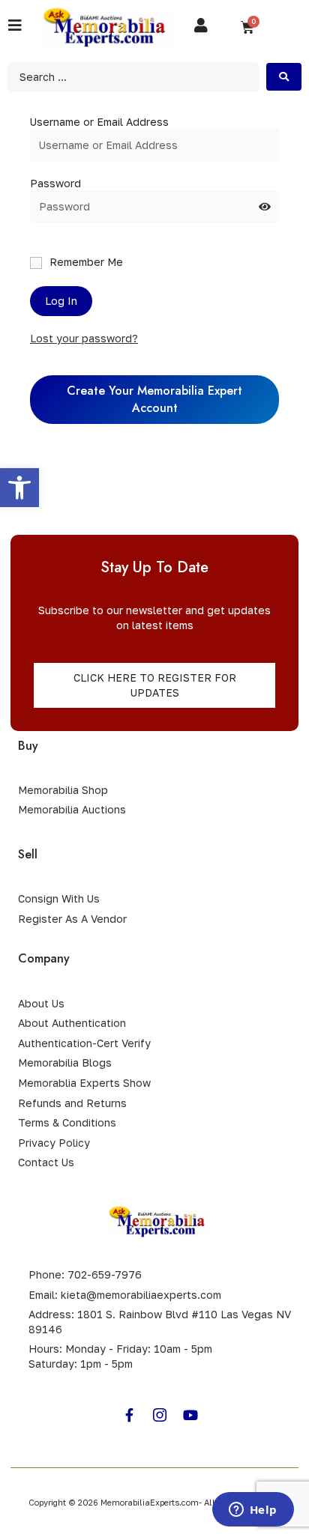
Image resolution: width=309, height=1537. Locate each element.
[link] (19, 487)
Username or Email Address (99, 121)
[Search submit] (284, 77)
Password (55, 183)
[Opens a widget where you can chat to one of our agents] (253, 1511)
